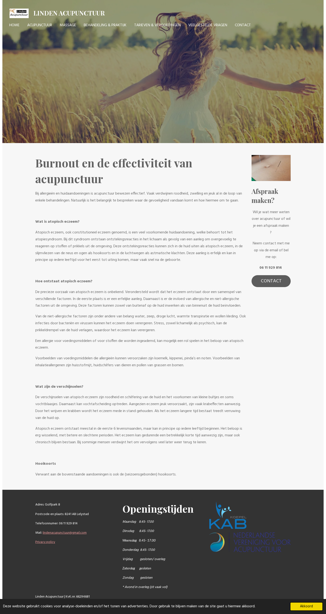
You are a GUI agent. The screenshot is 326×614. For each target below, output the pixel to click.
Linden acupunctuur (69, 13)
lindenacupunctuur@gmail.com (65, 533)
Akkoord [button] (306, 606)
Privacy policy (45, 542)
